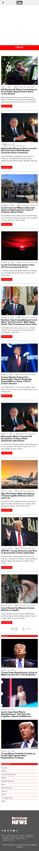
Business (4, 768)
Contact (29, 837)
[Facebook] (2, 830)
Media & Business (7, 781)
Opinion (4, 791)
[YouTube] (13, 830)
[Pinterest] (11, 830)
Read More (7, 106)
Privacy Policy (8, 840)
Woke (3, 801)
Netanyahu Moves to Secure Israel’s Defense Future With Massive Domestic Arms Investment (19, 151)
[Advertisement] (19, 25)
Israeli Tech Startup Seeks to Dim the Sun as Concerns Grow (17, 266)
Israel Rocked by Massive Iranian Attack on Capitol (18, 609)
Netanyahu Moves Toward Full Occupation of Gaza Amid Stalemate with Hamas (16, 438)
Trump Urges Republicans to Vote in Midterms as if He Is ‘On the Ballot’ (19, 674)
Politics (31, 87)
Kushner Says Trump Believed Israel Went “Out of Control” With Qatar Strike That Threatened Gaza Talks (19, 322)
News (3, 784)
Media (3, 778)
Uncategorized (6, 798)
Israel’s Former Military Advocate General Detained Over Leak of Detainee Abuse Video (18, 210)
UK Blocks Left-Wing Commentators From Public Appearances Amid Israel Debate (19, 92)
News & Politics (20, 87)
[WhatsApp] (17, 830)
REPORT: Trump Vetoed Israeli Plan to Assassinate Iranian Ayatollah (19, 552)
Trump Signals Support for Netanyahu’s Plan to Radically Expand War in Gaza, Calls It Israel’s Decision (16, 380)
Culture (3, 771)
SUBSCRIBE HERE (8, 838)
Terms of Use (20, 838)
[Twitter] (5, 830)
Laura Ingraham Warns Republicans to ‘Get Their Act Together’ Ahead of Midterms (16, 714)
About (3, 835)
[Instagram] (8, 830)
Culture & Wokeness (8, 774)
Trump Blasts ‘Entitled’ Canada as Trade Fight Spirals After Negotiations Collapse (18, 756)
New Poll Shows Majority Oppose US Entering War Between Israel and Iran (18, 496)
